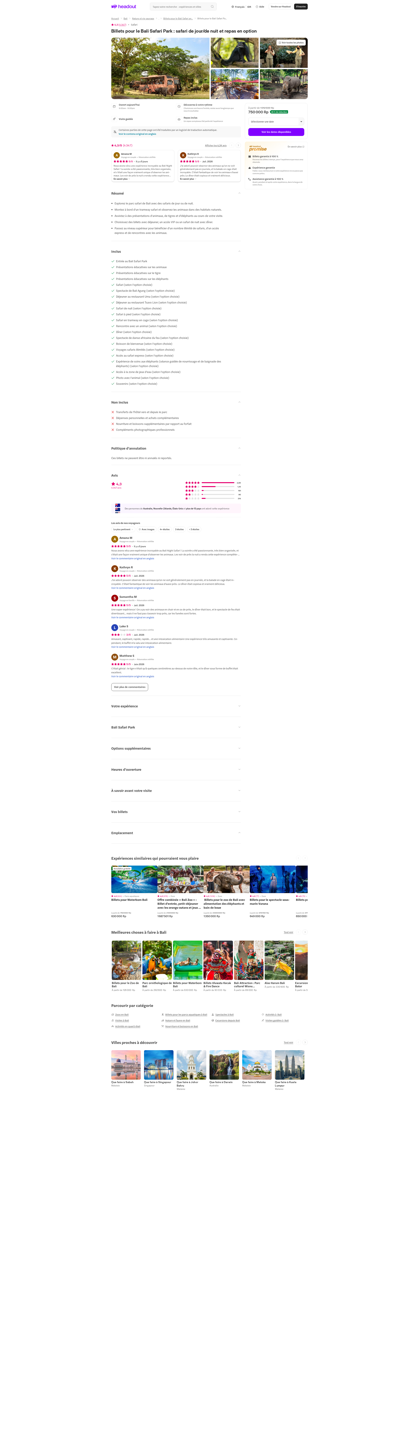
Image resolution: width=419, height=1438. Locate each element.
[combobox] (183, 6)
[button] (160, 68)
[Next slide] (238, 145)
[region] (134, 879)
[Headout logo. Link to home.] (123, 7)
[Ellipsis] (159, 19)
